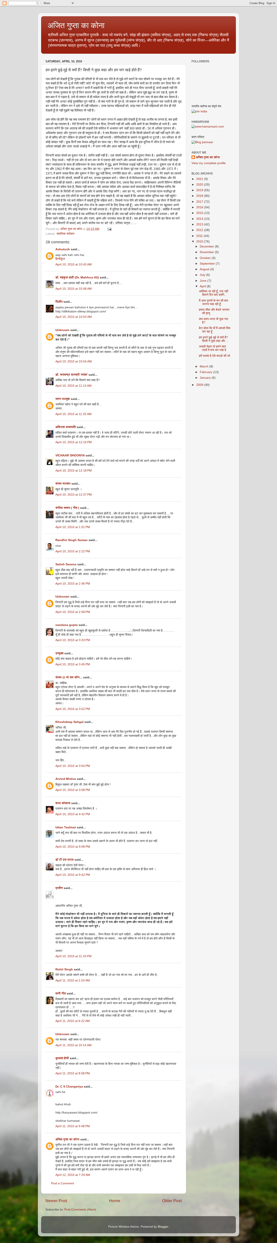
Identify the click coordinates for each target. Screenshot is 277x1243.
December (207, 246)
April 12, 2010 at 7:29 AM (72, 1175)
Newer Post (56, 1200)
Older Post (172, 1200)
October (206, 258)
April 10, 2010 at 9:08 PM (72, 846)
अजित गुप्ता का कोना (67, 1139)
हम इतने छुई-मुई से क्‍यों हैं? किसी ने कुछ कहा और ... (214, 339)
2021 (200, 179)
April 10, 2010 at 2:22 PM (72, 551)
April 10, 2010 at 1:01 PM (72, 527)
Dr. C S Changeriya (69, 1086)
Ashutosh (62, 249)
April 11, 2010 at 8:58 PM (72, 1073)
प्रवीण (59, 888)
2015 (200, 213)
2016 (200, 207)
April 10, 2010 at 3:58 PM (72, 790)
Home (114, 1200)
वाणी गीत (60, 993)
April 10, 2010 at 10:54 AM (73, 361)
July (203, 274)
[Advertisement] (213, 415)
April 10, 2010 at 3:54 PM (72, 766)
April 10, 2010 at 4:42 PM (72, 814)
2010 (200, 241)
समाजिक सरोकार (65, 233)
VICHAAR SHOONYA (70, 455)
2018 (200, 195)
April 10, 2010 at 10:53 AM (73, 316)
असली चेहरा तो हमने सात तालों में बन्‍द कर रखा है (212, 348)
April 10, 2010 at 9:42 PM (72, 874)
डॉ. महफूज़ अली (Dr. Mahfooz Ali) (77, 277)
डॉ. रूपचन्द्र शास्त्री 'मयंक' (71, 374)
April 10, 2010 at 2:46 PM (72, 583)
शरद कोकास (62, 803)
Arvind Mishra (65, 779)
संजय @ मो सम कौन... (68, 677)
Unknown (62, 330)
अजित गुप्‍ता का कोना (76, 25)
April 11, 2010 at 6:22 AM (72, 1021)
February (206, 372)
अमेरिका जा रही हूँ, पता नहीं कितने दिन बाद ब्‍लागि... (213, 293)
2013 (200, 224)
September (208, 263)
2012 (200, 230)
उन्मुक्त (59, 653)
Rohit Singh (64, 969)
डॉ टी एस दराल (64, 859)
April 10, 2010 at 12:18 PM (73, 470)
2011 (200, 236)
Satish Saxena (66, 564)
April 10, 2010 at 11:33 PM (73, 956)
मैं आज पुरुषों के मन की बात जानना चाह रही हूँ (213, 302)
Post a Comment (62, 1183)
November (207, 252)
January (206, 377)
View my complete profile (209, 163)
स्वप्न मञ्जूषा (63, 399)
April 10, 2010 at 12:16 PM (73, 442)
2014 (200, 218)
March (204, 366)
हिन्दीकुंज (60, 258)
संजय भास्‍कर (63, 483)
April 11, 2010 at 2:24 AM (72, 980)
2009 (200, 384)
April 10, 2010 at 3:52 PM (72, 709)
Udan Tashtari (65, 827)
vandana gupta (66, 625)
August (205, 269)
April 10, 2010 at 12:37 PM (73, 494)
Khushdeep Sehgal (69, 722)
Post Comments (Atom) (80, 1209)
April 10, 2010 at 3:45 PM (72, 664)
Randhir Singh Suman (71, 540)
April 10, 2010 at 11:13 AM (73, 385)
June (203, 280)
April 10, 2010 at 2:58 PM (72, 612)
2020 (200, 184)
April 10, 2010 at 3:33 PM (72, 640)
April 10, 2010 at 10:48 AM (73, 288)
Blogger (163, 1226)
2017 (200, 201)
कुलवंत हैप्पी (62, 1058)
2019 (200, 190)
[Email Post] (109, 229)
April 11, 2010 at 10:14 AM (73, 1045)
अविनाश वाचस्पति (65, 427)
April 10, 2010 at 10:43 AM (73, 264)
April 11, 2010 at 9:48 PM (72, 1126)
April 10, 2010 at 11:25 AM (73, 414)
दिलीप (59, 301)
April (203, 286)
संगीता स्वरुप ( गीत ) (67, 507)
